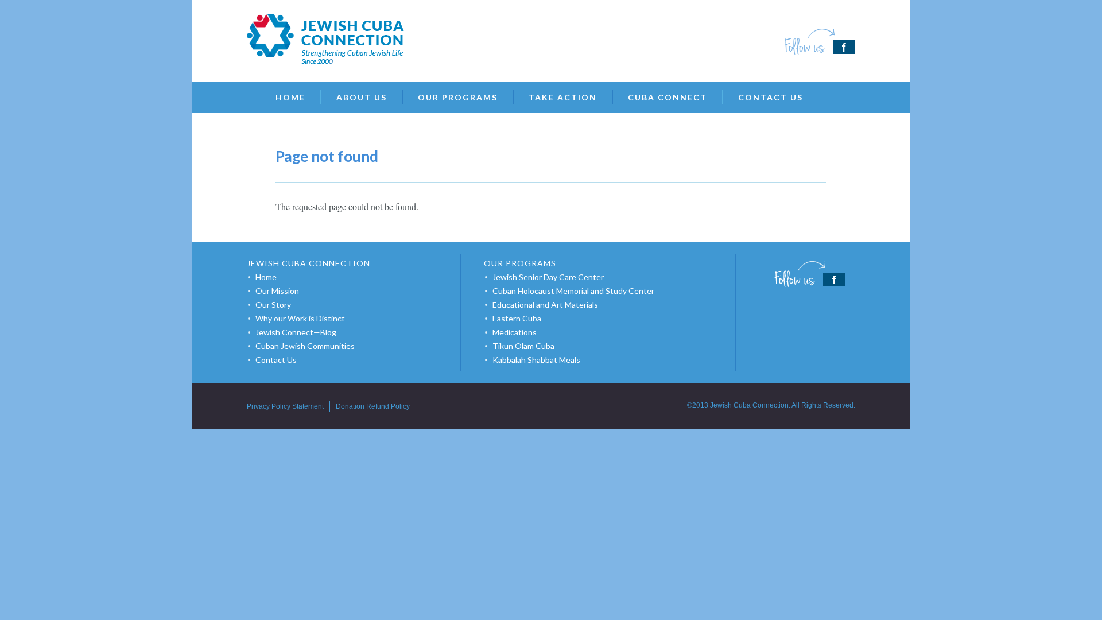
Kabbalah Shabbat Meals (536, 360)
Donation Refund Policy (373, 406)
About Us (361, 97)
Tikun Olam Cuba (523, 346)
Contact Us (770, 97)
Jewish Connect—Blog (295, 332)
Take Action (563, 97)
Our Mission (277, 291)
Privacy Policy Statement (285, 406)
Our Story (273, 304)
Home (290, 97)
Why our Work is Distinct (300, 318)
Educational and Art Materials (545, 304)
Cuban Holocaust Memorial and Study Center (573, 291)
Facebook (819, 41)
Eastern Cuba (516, 318)
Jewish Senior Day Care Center (548, 277)
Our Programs (458, 97)
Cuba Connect (667, 97)
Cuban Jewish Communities (305, 346)
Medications (514, 332)
